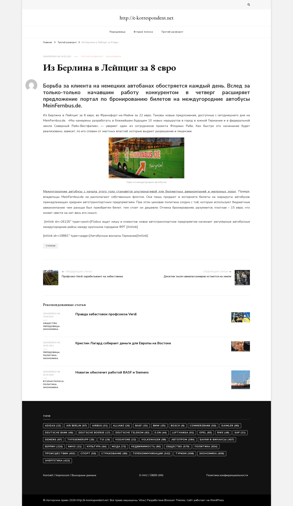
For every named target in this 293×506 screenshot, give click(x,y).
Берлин (54, 446)
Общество (50, 323)
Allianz (121, 425)
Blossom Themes (174, 500)
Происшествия (60, 453)
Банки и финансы (217, 439)
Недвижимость (146, 446)
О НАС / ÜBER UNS (151, 475)
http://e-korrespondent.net (146, 17)
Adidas (53, 425)
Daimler (230, 425)
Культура (97, 446)
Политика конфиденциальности (227, 475)
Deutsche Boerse (94, 432)
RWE (223, 432)
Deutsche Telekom (132, 432)
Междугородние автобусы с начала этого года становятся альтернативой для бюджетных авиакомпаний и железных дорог (139, 191)
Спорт (88, 453)
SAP (240, 432)
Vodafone (125, 439)
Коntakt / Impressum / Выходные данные (69, 475)
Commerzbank (203, 425)
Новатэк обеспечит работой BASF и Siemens (112, 372)
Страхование (114, 453)
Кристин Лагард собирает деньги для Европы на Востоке (123, 343)
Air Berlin (76, 425)
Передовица (117, 31)
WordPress (217, 500)
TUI (105, 439)
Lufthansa (183, 432)
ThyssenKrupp (80, 439)
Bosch (178, 425)
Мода (119, 446)
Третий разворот (172, 31)
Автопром (183, 439)
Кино (75, 446)
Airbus (100, 425)
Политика (50, 355)
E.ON (161, 432)
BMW (159, 425)
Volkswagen (153, 439)
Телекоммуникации (151, 453)
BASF (141, 425)
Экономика (113, 56)
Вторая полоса (143, 31)
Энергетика (57, 460)
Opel (205, 432)
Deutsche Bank (59, 432)
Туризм (50, 246)
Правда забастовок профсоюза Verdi (106, 314)
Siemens (53, 439)
